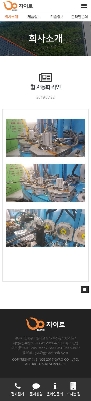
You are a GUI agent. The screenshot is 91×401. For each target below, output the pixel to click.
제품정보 (34, 16)
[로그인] (64, 364)
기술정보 (56, 16)
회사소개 (11, 16)
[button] (85, 289)
